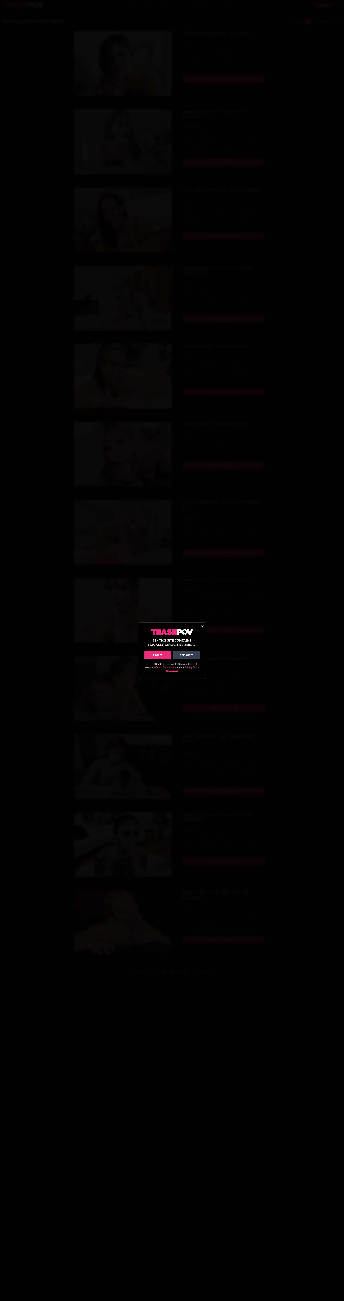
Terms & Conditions (166, 667)
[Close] (202, 626)
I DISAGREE (186, 655)
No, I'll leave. (172, 670)
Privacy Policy (192, 667)
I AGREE (157, 655)
